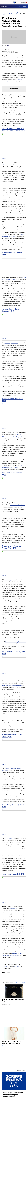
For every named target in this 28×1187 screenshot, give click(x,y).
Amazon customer (10, 642)
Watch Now (23, 2)
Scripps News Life (7, 13)
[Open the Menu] (2, 2)
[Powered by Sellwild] (24, 1070)
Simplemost (5, 966)
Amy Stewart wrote (20, 642)
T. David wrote (11, 236)
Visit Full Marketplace (21, 982)
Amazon (8, 45)
